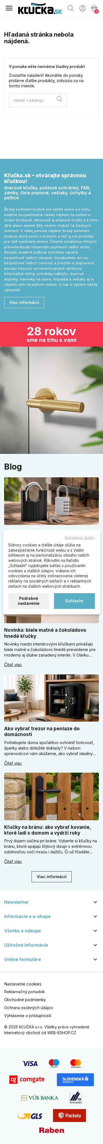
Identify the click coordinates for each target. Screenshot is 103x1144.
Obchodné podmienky (25, 999)
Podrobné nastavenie (29, 601)
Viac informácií (24, 302)
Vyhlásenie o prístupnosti (27, 1015)
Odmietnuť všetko (80, 537)
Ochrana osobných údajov (28, 1007)
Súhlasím (74, 600)
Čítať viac (13, 664)
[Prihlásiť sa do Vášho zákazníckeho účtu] (82, 8)
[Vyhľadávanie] (59, 100)
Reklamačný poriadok (24, 991)
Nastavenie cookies (22, 984)
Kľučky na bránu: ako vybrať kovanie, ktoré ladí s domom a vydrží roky (47, 830)
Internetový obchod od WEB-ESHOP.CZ (40, 1032)
